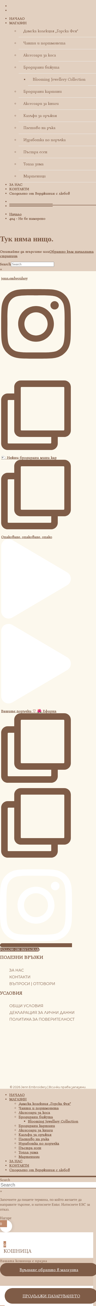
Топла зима (33, 164)
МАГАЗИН (18, 23)
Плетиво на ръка (39, 127)
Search (5, 264)
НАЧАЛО (17, 18)
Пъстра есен (35, 152)
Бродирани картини (42, 91)
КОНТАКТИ (19, 189)
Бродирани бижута (41, 67)
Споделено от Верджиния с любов (39, 193)
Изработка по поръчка (44, 139)
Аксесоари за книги (41, 103)
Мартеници (34, 176)
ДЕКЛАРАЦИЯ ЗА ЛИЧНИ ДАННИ (42, 1012)
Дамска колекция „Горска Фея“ (50, 31)
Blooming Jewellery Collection (59, 79)
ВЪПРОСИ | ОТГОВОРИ (32, 984)
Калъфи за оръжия (40, 115)
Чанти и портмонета (44, 43)
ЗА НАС (15, 184)
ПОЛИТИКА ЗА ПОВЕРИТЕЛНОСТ (42, 1019)
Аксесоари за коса (39, 55)
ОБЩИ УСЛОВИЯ (26, 1006)
